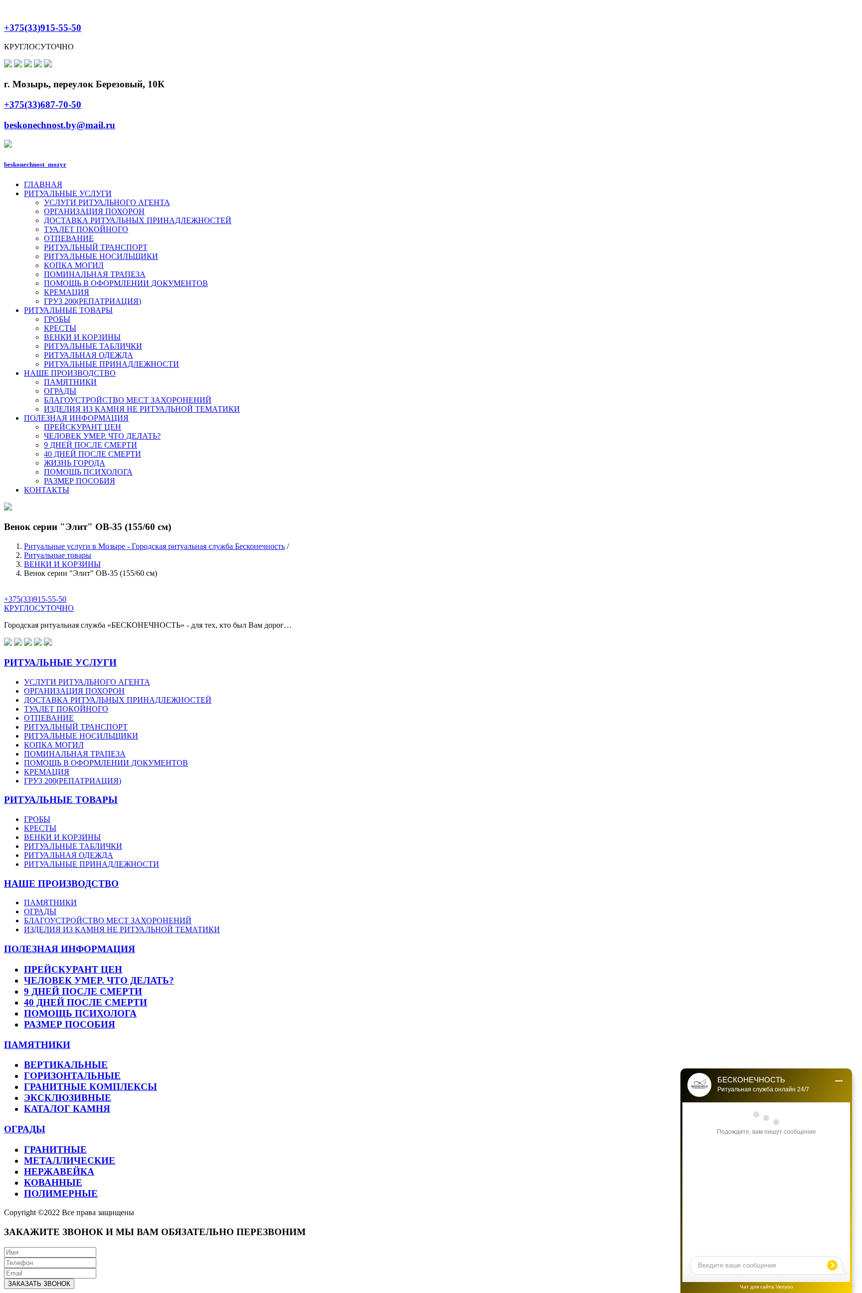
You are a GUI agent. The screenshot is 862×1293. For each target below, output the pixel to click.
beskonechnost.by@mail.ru (59, 125)
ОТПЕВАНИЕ (69, 238)
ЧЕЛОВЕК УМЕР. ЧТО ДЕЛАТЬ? (102, 436)
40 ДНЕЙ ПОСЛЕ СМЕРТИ (92, 454)
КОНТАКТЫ (46, 490)
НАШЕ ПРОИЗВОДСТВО (70, 373)
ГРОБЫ (57, 319)
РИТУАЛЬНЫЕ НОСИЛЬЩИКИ (101, 256)
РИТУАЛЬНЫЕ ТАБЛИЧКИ (93, 346)
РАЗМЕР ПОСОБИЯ (79, 481)
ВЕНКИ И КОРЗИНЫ (82, 337)
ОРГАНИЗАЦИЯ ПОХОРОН (94, 211)
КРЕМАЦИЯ (66, 292)
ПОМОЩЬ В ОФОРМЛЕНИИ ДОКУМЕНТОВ (126, 283)
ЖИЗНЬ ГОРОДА (74, 463)
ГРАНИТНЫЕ (55, 1149)
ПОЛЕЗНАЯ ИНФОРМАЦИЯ (76, 418)
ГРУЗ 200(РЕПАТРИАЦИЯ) (92, 301)
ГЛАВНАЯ (43, 184)
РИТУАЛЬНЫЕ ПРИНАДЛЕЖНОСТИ (111, 364)
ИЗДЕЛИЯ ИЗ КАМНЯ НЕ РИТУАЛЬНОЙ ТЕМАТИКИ (142, 409)
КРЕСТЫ (60, 328)
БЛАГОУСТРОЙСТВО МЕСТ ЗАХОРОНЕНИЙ (128, 400)
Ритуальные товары (57, 555)
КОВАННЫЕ (53, 1182)
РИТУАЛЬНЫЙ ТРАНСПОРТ (96, 247)
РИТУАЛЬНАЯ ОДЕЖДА (88, 355)
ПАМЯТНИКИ (70, 382)
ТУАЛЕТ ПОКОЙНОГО (86, 229)
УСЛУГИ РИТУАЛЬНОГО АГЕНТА (107, 202)
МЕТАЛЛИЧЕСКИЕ (69, 1160)
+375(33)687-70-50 (42, 104)
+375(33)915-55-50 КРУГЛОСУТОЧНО (39, 603)
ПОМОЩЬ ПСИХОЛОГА (88, 472)
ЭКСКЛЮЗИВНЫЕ (67, 1097)
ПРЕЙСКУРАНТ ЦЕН (82, 427)
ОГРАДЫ (60, 391)
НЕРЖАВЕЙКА (59, 1171)
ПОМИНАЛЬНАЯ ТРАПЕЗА (95, 274)
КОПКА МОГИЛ (74, 265)
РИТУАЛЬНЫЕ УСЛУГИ (68, 193)
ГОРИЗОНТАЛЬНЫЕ (72, 1075)
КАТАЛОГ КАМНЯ (67, 1108)
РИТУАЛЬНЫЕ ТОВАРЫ (68, 310)
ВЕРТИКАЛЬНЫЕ (66, 1064)
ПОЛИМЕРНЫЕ (61, 1193)
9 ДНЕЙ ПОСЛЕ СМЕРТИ (90, 445)
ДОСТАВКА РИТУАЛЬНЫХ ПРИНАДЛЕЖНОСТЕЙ (137, 220)
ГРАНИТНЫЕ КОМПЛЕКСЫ (90, 1086)
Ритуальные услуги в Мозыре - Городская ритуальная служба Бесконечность (154, 546)
